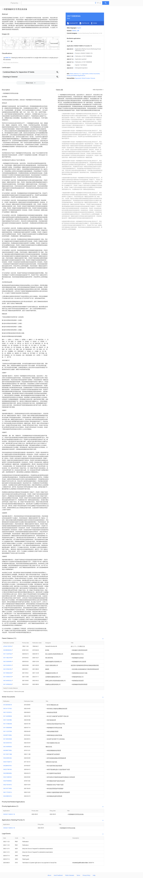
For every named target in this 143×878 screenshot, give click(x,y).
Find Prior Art (85, 23)
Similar (95, 23)
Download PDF (73, 23)
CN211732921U (7, 792)
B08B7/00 (8, 57)
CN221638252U (7, 777)
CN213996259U (7, 669)
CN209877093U (7, 750)
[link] (30, 59)
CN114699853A (7, 716)
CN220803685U (7, 773)
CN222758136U (7, 769)
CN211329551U (7, 712)
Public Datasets (69, 875)
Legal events (85, 73)
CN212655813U (7, 665)
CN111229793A (7, 731)
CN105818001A (7, 704)
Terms (78, 875)
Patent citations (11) (75, 73)
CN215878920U (7, 746)
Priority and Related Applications (76, 75)
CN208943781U (7, 765)
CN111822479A (7, 657)
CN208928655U (7, 650)
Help (94, 875)
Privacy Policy (86, 875)
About (49, 875)
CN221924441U (7, 784)
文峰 (78, 30)
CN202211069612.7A (9, 814)
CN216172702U (7, 708)
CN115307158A (7, 754)
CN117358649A (7, 723)
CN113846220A (7, 673)
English (79, 28)
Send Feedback (58, 875)
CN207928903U (7, 781)
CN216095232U (7, 680)
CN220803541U (7, 796)
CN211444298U (7, 720)
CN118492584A (7, 739)
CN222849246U (7, 758)
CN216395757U (7, 743)
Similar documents (94, 73)
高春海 (74, 30)
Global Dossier (86, 78)
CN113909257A (7, 676)
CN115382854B (7, 727)
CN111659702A (7, 654)
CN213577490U (7, 788)
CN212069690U (7, 661)
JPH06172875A (7, 646)
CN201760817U (7, 762)
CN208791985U (7, 735)
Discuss (92, 78)
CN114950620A (7, 684)
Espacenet (78, 78)
